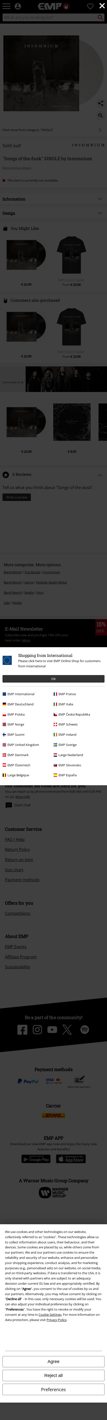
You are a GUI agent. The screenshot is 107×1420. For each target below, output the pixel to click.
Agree (53, 1361)
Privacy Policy (57, 1320)
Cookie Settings (50, 1314)
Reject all (53, 1375)
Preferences (53, 1389)
